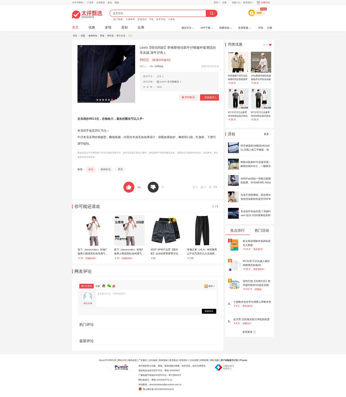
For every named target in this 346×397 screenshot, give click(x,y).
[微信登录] (109, 285)
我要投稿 (265, 2)
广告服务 (142, 360)
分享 (215, 187)
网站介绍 (122, 360)
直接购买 (209, 97)
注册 (224, 2)
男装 (102, 35)
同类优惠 (235, 44)
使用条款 (173, 360)
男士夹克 (121, 35)
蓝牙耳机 (161, 19)
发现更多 (247, 331)
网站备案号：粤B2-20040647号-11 (155, 380)
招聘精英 (204, 360)
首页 (75, 27)
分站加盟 (194, 360)
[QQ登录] (104, 285)
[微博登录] (114, 285)
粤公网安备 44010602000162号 (158, 389)
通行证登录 (86, 286)
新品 (110, 2)
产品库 (90, 2)
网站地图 (214, 360)
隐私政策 (132, 360)
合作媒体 (153, 360)
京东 (159, 76)
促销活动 (142, 19)
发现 (108, 27)
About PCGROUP (107, 360)
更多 (267, 134)
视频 (117, 2)
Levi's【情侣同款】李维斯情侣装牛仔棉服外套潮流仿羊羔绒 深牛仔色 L (178, 50)
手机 (151, 19)
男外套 (110, 35)
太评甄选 (100, 2)
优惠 (91, 27)
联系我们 (183, 360)
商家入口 (236, 2)
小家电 (171, 19)
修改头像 (87, 303)
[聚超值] (87, 14)
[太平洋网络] (121, 366)
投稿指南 (163, 360)
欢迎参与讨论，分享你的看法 (111, 293)
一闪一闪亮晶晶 (155, 66)
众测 (141, 27)
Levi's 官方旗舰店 (169, 81)
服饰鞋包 (92, 35)
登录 (216, 2)
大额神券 (130, 19)
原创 (124, 27)
